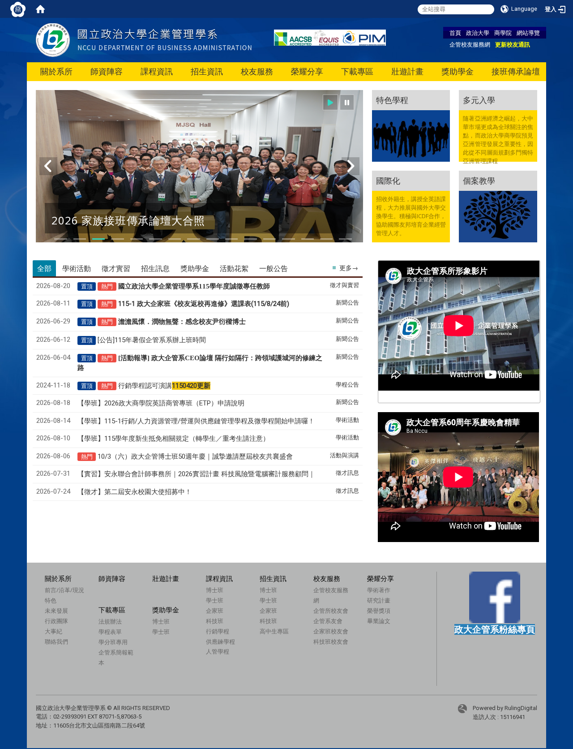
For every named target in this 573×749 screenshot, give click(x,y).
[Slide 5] (136, 239)
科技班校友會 (330, 641)
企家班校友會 (330, 631)
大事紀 (53, 631)
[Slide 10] (231, 239)
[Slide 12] (269, 239)
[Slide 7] (174, 239)
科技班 (214, 621)
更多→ (348, 267)
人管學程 (217, 651)
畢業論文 (378, 621)
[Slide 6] (155, 239)
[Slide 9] (212, 239)
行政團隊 (56, 621)
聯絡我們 (56, 641)
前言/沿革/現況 (64, 590)
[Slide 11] (250, 239)
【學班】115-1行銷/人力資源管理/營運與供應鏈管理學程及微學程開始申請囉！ (196, 421)
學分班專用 (113, 642)
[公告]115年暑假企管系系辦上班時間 (152, 340)
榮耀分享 (307, 71)
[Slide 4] (117, 239)
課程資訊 (157, 71)
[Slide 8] (193, 239)
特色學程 (392, 100)
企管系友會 (327, 621)
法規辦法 (110, 621)
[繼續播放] (330, 102)
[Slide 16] (345, 239)
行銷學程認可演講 (164, 386)
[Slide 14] (307, 239)
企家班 (214, 611)
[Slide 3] (98, 239)
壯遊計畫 (407, 71)
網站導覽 (528, 33)
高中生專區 (274, 631)
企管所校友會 (330, 611)
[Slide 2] (79, 239)
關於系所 (56, 71)
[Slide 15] (326, 239)
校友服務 (257, 71)
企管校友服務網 (469, 44)
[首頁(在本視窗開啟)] (40, 9)
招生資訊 (207, 71)
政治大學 (477, 33)
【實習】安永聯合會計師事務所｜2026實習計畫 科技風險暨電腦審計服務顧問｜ (196, 474)
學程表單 (110, 632)
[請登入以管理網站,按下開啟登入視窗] (18, 9)
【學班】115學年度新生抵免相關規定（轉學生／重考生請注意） (173, 439)
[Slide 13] (288, 239)
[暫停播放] (347, 102)
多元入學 (479, 100)
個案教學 (479, 180)
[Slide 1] (60, 239)
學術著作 (378, 590)
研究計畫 (378, 600)
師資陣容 (106, 71)
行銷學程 (217, 631)
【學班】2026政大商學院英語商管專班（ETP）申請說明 (160, 403)
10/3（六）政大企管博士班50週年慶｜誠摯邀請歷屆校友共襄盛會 (195, 456)
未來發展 (56, 611)
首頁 (455, 33)
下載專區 (357, 71)
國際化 (388, 180)
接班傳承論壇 (516, 71)
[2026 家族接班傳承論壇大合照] (199, 172)
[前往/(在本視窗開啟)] (144, 39)
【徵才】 (134, 492)
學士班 (214, 600)
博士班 (214, 590)
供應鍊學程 (220, 641)
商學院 (503, 33)
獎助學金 (457, 71)
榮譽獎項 (378, 611)
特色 (50, 600)
